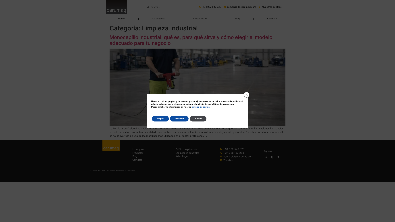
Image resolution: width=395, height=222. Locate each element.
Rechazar (179, 118)
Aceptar (160, 118)
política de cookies (201, 106)
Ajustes (198, 118)
